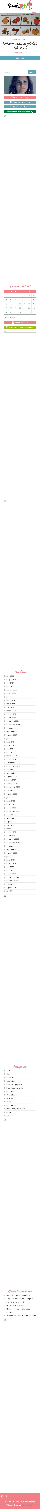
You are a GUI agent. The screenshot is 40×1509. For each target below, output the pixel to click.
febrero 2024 (11, 756)
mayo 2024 (11, 745)
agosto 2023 (11, 776)
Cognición (10, 1081)
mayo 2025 (11, 704)
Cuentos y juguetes (14, 1084)
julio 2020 (10, 856)
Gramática (10, 1095)
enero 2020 (11, 874)
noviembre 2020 (13, 842)
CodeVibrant (27, 1505)
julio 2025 (10, 697)
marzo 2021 (11, 828)
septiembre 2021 (13, 818)
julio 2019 (9, 891)
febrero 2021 (11, 832)
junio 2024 (10, 742)
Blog (8, 1074)
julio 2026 (10, 676)
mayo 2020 (11, 863)
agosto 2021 (11, 822)
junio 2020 (10, 860)
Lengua (9, 1102)
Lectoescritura (19, 39)
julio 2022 (10, 797)
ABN (8, 1070)
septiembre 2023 (13, 773)
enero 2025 (11, 717)
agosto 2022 (11, 794)
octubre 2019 (11, 884)
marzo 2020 (11, 870)
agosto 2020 (11, 853)
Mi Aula (9, 1112)
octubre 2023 (11, 769)
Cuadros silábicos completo (18, 1295)
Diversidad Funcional (14, 1088)
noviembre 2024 (13, 724)
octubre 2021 (11, 815)
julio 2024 (10, 738)
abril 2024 (10, 749)
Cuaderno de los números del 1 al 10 (21, 1316)
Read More (20, 58)
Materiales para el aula (15, 1109)
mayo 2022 (11, 804)
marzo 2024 (11, 752)
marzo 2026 (11, 686)
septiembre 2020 (13, 849)
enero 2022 (11, 808)
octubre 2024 (11, 728)
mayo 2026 (11, 679)
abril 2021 (10, 825)
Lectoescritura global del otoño (20, 46)
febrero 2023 (11, 783)
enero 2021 (10, 835)
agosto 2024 (11, 735)
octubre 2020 (11, 846)
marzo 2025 (11, 710)
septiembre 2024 (13, 731)
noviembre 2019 (12, 881)
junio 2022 (10, 801)
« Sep (6, 318)
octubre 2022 (11, 790)
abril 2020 (10, 867)
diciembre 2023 (12, 763)
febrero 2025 (11, 714)
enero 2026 (11, 693)
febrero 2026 (11, 690)
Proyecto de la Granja (15, 1305)
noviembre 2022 (13, 787)
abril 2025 (10, 707)
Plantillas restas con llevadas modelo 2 (18, 1310)
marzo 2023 (11, 780)
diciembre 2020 (12, 839)
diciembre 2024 (12, 721)
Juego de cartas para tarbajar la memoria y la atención (19, 1300)
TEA (7, 1116)
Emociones (10, 1091)
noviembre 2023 (13, 766)
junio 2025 (10, 700)
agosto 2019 (11, 887)
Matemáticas (11, 1105)
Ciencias (10, 1077)
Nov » (12, 318)
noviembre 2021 (12, 811)
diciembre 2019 (12, 877)
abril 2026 (10, 683)
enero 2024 (11, 759)
